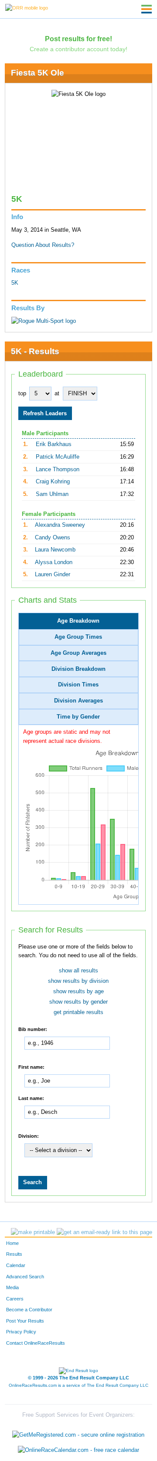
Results (14, 1254)
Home (12, 1243)
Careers (15, 1298)
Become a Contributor (29, 1309)
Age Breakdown (78, 621)
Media (12, 1287)
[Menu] (146, 9)
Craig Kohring (53, 482)
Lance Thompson (57, 469)
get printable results (78, 1012)
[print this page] (33, 1232)
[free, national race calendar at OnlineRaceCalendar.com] (78, 1449)
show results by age (78, 991)
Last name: (31, 1098)
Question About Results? (42, 245)
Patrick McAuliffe (57, 457)
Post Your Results (25, 1320)
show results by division (78, 981)
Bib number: (32, 1029)
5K (14, 283)
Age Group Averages (78, 653)
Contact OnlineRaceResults (35, 1343)
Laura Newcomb (55, 550)
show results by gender (78, 1002)
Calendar (15, 1265)
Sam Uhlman (52, 494)
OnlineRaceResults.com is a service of (78, 1385)
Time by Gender (78, 717)
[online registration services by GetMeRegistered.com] (78, 1432)
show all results (78, 971)
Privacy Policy (21, 1331)
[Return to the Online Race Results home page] (26, 7)
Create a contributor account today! (78, 49)
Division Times (78, 685)
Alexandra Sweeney (60, 525)
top (22, 394)
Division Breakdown (78, 669)
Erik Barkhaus (54, 444)
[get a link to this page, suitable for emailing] (104, 1232)
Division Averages (78, 701)
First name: (31, 1067)
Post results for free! (78, 39)
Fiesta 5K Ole (37, 72)
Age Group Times (78, 637)
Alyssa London (53, 562)
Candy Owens (52, 538)
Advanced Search (25, 1276)
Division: (28, 1136)
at (57, 394)
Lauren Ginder (52, 574)
